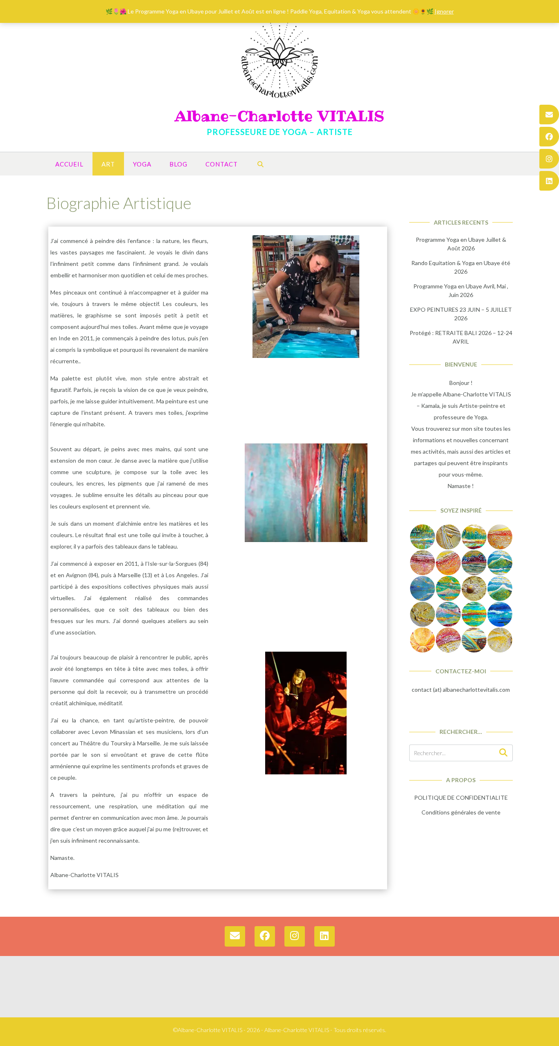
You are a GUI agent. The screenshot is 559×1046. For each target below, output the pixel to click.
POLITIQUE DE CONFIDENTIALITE (461, 797)
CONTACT (221, 164)
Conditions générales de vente (461, 812)
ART (108, 164)
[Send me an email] (549, 114)
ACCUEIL (69, 164)
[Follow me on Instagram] (549, 159)
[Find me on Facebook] (549, 136)
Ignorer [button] (444, 11)
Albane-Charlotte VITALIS (280, 116)
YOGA (142, 164)
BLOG (178, 164)
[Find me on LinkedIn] (549, 181)
